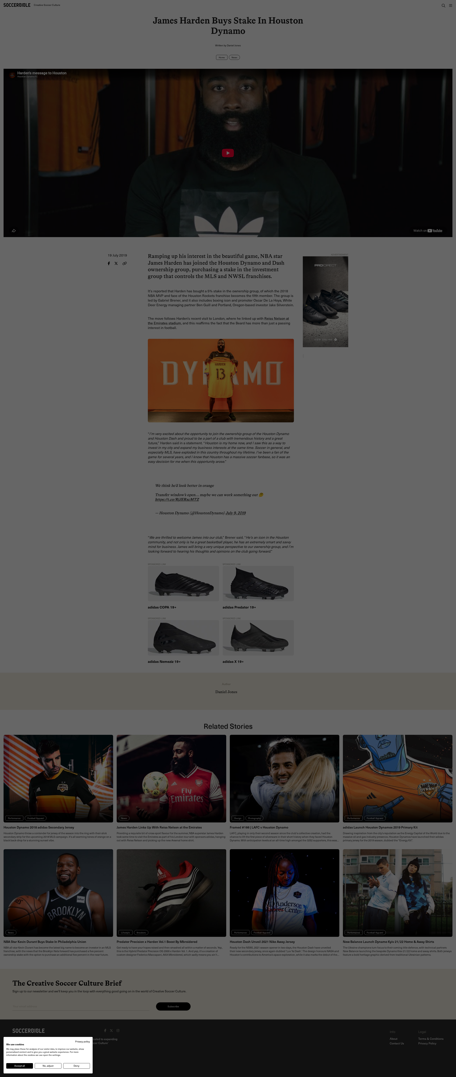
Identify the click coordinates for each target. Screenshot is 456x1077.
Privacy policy (82, 1041)
